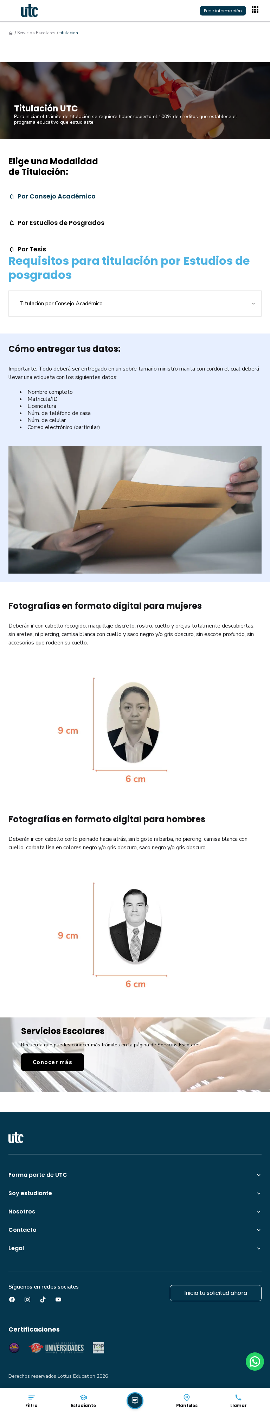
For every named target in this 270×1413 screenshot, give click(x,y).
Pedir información (223, 11)
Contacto (22, 1230)
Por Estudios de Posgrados (61, 222)
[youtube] (58, 1299)
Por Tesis (32, 249)
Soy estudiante (30, 1193)
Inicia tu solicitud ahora (215, 1293)
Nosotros (21, 1211)
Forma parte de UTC (37, 1175)
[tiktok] (42, 1299)
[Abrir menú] (256, 10)
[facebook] (11, 1299)
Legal (16, 1248)
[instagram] (27, 1299)
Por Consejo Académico (57, 196)
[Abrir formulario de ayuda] (135, 1400)
